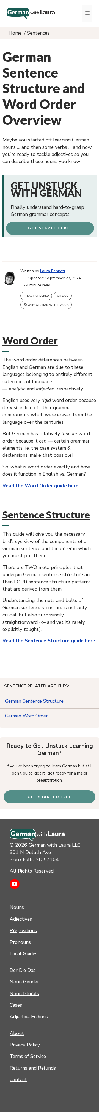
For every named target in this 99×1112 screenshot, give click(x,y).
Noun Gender (24, 981)
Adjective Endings (29, 1016)
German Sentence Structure (34, 701)
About (17, 1033)
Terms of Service (28, 1056)
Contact (18, 1079)
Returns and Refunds (33, 1068)
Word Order (30, 340)
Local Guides (23, 953)
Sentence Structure (46, 515)
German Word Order (26, 716)
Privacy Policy (25, 1045)
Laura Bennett (52, 271)
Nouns (17, 907)
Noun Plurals (24, 993)
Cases (16, 1005)
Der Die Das (22, 970)
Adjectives (21, 919)
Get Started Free (50, 228)
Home (15, 33)
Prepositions (23, 930)
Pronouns (20, 942)
